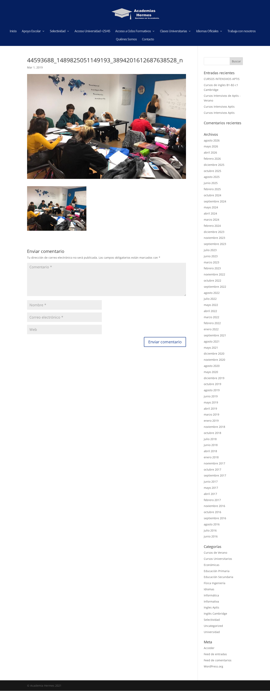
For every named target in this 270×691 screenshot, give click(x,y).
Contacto (148, 39)
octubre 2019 (212, 384)
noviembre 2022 (214, 274)
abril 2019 (210, 408)
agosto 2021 (212, 341)
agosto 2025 (212, 177)
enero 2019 (211, 420)
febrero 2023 (212, 268)
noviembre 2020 (214, 360)
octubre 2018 (212, 433)
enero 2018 (211, 457)
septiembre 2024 (215, 201)
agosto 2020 (212, 366)
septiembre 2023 (215, 244)
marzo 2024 (211, 219)
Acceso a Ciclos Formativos (133, 31)
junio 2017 (211, 481)
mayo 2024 (211, 207)
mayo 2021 (211, 347)
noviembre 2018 (214, 427)
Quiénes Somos (126, 39)
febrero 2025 (212, 189)
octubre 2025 (212, 171)
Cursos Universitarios (218, 559)
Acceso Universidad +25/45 (92, 31)
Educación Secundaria (218, 577)
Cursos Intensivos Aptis (219, 106)
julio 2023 (210, 250)
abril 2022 (210, 311)
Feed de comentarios (217, 660)
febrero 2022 (212, 323)
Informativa (211, 601)
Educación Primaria (216, 571)
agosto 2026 (212, 140)
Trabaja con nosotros (242, 31)
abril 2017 (210, 494)
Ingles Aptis (211, 607)
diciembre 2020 (214, 353)
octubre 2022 (212, 280)
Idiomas (209, 589)
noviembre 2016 (214, 506)
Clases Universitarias (173, 31)
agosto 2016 (212, 524)
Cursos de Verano (215, 552)
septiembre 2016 (215, 518)
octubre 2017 (212, 469)
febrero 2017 (212, 500)
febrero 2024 (212, 226)
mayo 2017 (211, 488)
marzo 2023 (211, 262)
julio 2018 (210, 439)
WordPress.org (213, 666)
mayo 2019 (211, 402)
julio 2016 (210, 530)
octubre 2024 (212, 195)
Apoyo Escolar (31, 31)
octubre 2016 (212, 512)
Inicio (13, 31)
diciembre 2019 (214, 378)
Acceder (209, 648)
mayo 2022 (211, 305)
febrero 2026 (212, 158)
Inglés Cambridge (215, 613)
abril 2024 (210, 213)
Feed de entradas (215, 654)
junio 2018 (211, 445)
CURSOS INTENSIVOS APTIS (222, 79)
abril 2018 (210, 451)
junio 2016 (211, 536)
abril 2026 (210, 152)
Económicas (211, 565)
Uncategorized (213, 626)
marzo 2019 (211, 414)
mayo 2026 (211, 146)
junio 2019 (211, 396)
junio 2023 (211, 256)
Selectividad (57, 31)
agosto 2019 (212, 390)
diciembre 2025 (214, 165)
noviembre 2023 (214, 238)
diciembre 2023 (214, 232)
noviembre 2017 (214, 463)
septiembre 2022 (215, 287)
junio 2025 (211, 183)
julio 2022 (210, 299)
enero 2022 (211, 329)
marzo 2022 (211, 317)
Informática (211, 595)
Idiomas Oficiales (207, 31)
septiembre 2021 (215, 335)
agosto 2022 (212, 293)
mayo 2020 (211, 372)
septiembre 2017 (215, 475)
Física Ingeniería (214, 583)
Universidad (212, 632)
